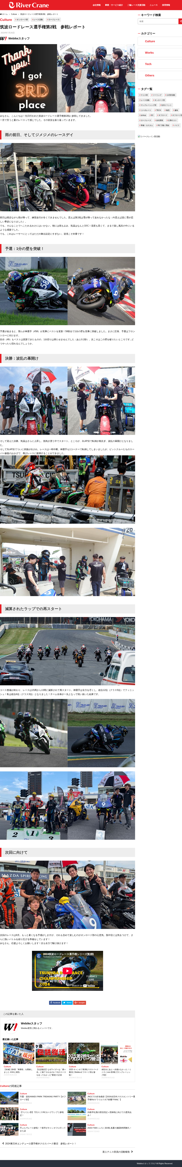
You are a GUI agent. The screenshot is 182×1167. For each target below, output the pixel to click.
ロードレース (54, 19)
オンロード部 (22, 19)
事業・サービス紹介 (114, 5)
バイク (176, 125)
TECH (158, 110)
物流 (167, 110)
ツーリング (157, 95)
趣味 (176, 110)
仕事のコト (172, 120)
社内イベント (166, 105)
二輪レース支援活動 (136, 5)
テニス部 (144, 95)
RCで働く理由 (163, 125)
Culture (6, 19)
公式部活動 (171, 95)
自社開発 (159, 120)
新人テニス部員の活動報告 (116, 1152)
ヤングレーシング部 (148, 105)
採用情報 (166, 5)
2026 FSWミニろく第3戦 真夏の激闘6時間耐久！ (109, 1128)
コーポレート (146, 110)
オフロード (163, 115)
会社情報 (97, 5)
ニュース (154, 5)
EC (152, 115)
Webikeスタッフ (19, 38)
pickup (143, 115)
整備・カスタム (147, 125)
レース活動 (38, 19)
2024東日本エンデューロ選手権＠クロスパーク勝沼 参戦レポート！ (40, 1143)
